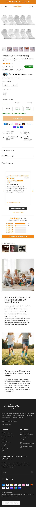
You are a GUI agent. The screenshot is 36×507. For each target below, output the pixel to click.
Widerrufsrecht (6, 494)
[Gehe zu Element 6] (32, 49)
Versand (30, 494)
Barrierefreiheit (6, 442)
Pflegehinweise (6, 445)
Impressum (17, 496)
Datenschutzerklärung (17, 494)
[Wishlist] (29, 6)
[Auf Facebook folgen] (3, 479)
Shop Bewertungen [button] (18, 212)
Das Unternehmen (7, 433)
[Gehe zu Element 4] (21, 49)
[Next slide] (32, 191)
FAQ (3, 451)
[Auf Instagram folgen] (7, 479)
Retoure (4, 439)
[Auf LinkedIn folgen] (12, 479)
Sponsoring (5, 448)
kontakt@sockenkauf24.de (9, 421)
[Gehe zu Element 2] (9, 49)
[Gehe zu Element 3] (15, 49)
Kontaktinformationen (7, 496)
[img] (10, 178)
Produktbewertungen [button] (18, 209)
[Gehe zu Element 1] (4, 49)
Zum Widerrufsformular (11, 503)
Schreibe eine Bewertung (18, 236)
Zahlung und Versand (8, 436)
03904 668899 (6, 424)
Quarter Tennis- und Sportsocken (19, 176)
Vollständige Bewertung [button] (13, 202)
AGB (25, 494)
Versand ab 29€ (13, 70)
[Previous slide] (3, 191)
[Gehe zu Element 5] (26, 49)
